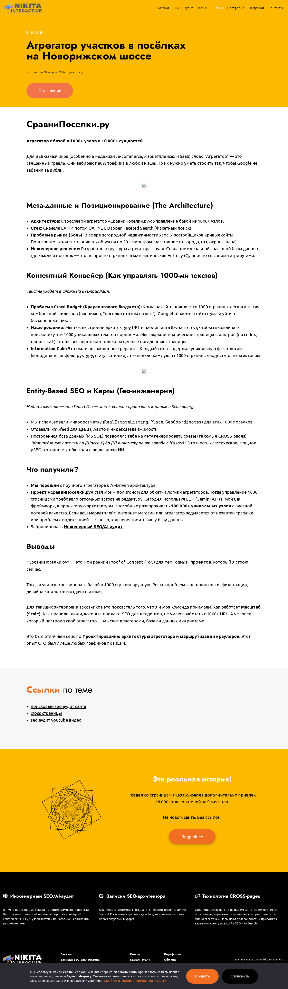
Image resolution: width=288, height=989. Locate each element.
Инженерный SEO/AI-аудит (41, 896)
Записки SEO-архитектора (135, 896)
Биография (256, 8)
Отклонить (240, 976)
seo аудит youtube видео (56, 719)
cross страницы (46, 713)
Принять (202, 976)
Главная (163, 8)
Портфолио (235, 8)
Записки (203, 8)
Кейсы (218, 8)
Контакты (276, 8)
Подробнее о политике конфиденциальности (133, 980)
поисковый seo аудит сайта (58, 706)
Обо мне (170, 959)
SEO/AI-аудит (183, 8)
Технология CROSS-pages (230, 896)
